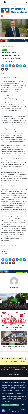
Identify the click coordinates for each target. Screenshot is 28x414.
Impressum (21, 372)
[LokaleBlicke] (10, 2)
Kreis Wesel (11, 46)
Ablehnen (5, 405)
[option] (14, 301)
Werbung (14, 37)
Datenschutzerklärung (14, 374)
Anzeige (14, 6)
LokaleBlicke (6, 61)
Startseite (4, 46)
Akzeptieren (14, 405)
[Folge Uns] (26, 359)
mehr (22, 405)
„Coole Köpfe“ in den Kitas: (14, 303)
